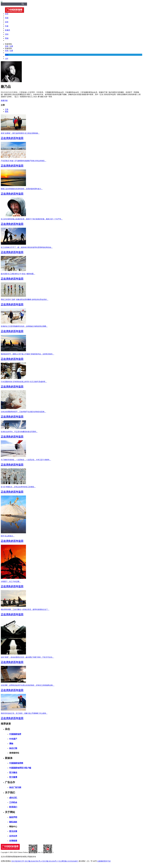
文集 (6, 109)
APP (6, 58)
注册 (11, 46)
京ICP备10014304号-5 (50, 861)
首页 (6, 14)
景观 (6, 18)
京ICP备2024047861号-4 (33, 861)
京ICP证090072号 (17, 861)
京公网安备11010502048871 (68, 861)
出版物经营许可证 (104, 861)
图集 (6, 111)
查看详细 (4, 100)
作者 (6, 26)
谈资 (6, 22)
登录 (6, 46)
